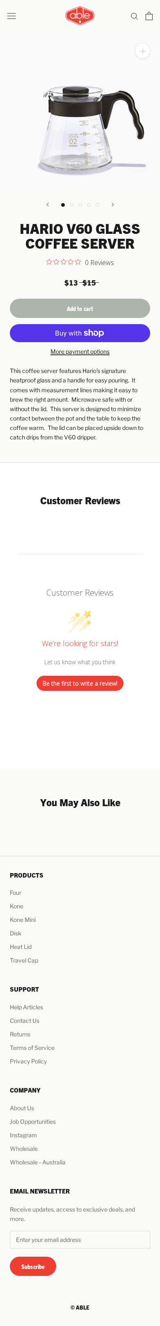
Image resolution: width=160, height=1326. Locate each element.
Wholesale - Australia (38, 1162)
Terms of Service (32, 1047)
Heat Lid (21, 946)
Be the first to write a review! (80, 683)
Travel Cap (24, 960)
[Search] (134, 15)
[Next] (113, 204)
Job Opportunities (33, 1121)
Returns (20, 1034)
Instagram (23, 1135)
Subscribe (33, 1266)
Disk (15, 933)
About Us (22, 1107)
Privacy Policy (28, 1061)
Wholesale (24, 1148)
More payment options (80, 351)
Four (15, 892)
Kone (16, 906)
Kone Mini (23, 919)
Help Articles (26, 1007)
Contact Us (24, 1020)
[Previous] (47, 204)
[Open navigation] (11, 16)
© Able (80, 1307)
